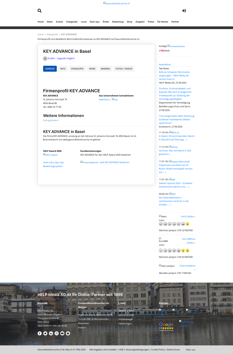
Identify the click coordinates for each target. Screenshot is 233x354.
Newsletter (83, 323)
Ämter (106, 21)
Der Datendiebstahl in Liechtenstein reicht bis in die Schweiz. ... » (174, 201)
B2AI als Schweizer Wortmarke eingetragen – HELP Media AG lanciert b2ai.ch (174, 76)
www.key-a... (105, 99)
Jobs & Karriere (126, 314)
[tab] (162, 64)
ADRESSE (50, 68)
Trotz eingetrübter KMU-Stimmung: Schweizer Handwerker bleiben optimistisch (177, 119)
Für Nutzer (162, 21)
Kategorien (72, 21)
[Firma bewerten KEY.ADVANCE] (89, 162)
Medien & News (126, 310)
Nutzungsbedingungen (137, 349)
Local (83, 21)
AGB (121, 349)
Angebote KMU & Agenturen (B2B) (95, 314)
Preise (151, 21)
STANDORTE (77, 68)
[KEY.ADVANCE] (53, 154)
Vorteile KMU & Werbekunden (93, 318)
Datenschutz (173, 349)
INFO (63, 68)
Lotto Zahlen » (188, 216)
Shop (129, 21)
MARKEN (105, 68)
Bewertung (118, 21)
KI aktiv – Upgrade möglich (61, 58)
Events (59, 21)
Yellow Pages (125, 323)
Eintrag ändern (50, 120)
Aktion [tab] (168, 64)
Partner (175, 21)
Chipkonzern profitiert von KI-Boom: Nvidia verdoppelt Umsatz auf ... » (175, 169)
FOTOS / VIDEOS (124, 68)
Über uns (190, 349)
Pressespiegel (126, 319)
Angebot (140, 21)
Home (41, 21)
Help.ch (68, 349)
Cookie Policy (158, 349)
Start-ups (95, 21)
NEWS (92, 68)
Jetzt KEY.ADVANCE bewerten (114, 162)
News (50, 21)
